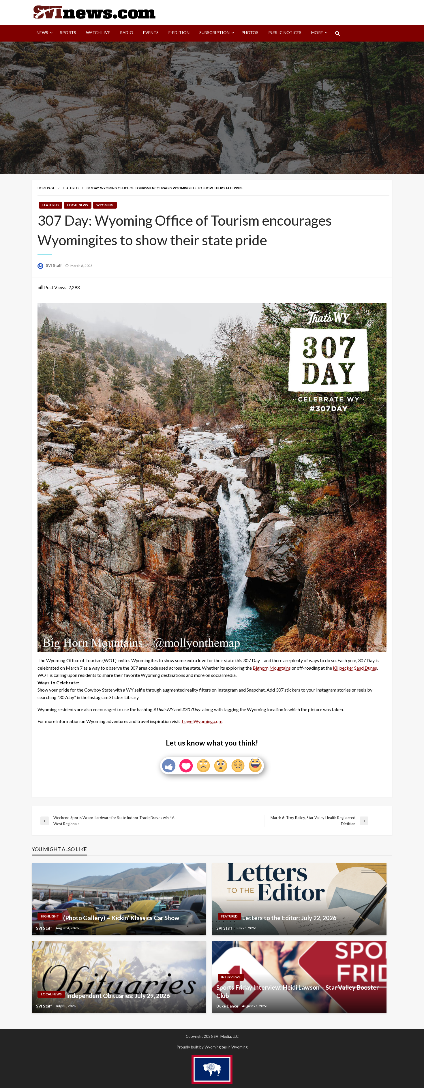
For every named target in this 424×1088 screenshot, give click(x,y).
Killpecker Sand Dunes (355, 668)
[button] (338, 33)
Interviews (231, 977)
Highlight (50, 916)
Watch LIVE (98, 32)
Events (151, 32)
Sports (68, 32)
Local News (77, 205)
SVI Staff (54, 265)
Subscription (214, 32)
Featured (70, 188)
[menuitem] (43, 33)
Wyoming (104, 205)
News (42, 32)
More (317, 32)
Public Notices (284, 32)
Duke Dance (227, 1006)
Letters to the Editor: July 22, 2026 (289, 917)
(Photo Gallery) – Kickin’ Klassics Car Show (121, 917)
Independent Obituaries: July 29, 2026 (118, 995)
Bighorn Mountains (272, 668)
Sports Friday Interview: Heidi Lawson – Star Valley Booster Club (297, 991)
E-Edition (179, 32)
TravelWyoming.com (201, 721)
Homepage (46, 188)
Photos (249, 32)
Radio (126, 32)
